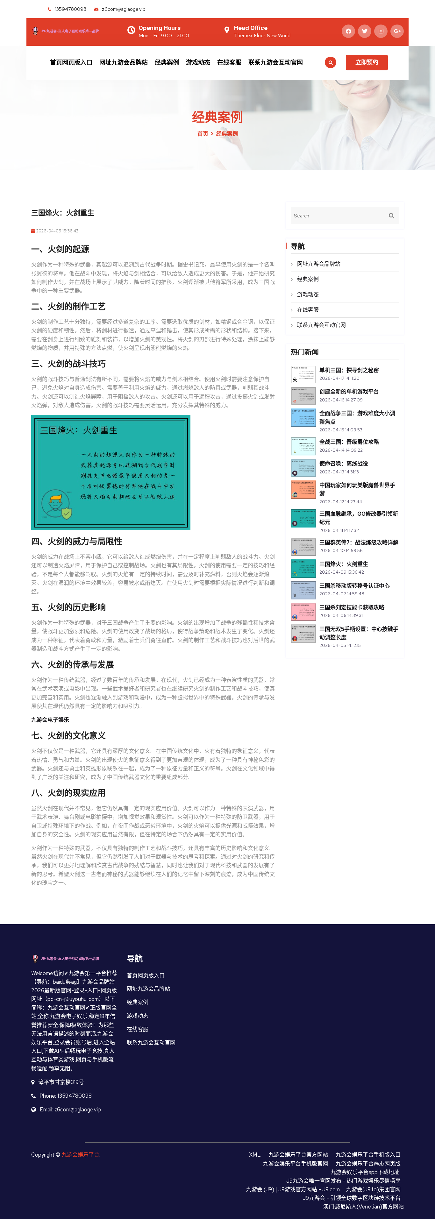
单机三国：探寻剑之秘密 (349, 370)
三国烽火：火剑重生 (343, 564)
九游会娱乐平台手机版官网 (295, 1163)
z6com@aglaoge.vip (124, 9)
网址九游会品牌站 (123, 63)
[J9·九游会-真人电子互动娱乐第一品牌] (74, 30)
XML (255, 1154)
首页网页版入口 (71, 63)
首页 (202, 133)
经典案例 (167, 63)
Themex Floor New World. (262, 35)
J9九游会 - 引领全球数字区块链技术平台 (352, 1197)
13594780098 (70, 9)
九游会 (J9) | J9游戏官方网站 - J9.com (293, 1189)
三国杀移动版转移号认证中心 (354, 586)
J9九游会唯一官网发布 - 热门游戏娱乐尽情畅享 (343, 1180)
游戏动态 (198, 63)
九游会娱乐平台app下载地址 (365, 1172)
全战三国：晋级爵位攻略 (349, 442)
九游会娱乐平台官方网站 (298, 1154)
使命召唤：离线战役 (343, 463)
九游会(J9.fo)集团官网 (373, 1189)
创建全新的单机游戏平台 (349, 391)
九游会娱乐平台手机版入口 (368, 1154)
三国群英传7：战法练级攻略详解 (358, 542)
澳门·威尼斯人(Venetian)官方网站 (363, 1206)
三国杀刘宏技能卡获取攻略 (351, 607)
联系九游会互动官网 (275, 63)
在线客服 (229, 63)
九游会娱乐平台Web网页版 (368, 1163)
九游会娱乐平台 (80, 1154)
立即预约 (366, 62)
